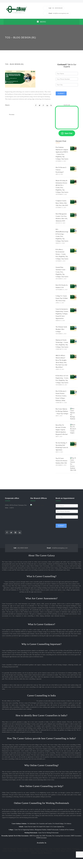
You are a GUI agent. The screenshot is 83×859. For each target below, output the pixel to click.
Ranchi (58, 851)
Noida (50, 849)
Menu (42, 22)
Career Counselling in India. (28, 701)
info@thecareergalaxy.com (57, 548)
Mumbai (19, 849)
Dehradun (34, 853)
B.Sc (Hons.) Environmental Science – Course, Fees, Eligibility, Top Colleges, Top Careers (62, 254)
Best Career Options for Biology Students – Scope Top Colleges (62, 411)
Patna (15, 851)
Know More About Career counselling (53, 592)
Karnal (43, 851)
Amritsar (4, 851)
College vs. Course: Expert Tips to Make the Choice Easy (62, 298)
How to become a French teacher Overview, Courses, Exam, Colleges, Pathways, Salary (61, 395)
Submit (61, 93)
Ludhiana (73, 851)
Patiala (10, 851)
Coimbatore (75, 849)
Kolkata (69, 849)
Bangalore (13, 849)
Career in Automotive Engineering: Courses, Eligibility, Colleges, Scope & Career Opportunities (62, 313)
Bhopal (63, 851)
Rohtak (32, 851)
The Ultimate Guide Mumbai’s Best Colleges (61, 329)
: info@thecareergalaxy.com (59, 13)
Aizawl (68, 851)
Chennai (63, 849)
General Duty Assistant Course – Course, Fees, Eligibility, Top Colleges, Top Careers (62, 272)
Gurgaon (20, 851)
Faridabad (26, 851)
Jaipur (31, 849)
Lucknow (25, 849)
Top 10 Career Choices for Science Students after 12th (61, 461)
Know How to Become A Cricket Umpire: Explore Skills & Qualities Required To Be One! (62, 429)
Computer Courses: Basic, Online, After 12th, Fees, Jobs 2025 (62, 203)
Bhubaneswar (48, 853)
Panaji (47, 851)
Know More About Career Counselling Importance (19, 689)
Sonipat (38, 851)
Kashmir (52, 851)
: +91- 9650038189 (56, 8)
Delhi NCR (6, 849)
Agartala (40, 853)
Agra (78, 851)
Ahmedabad (37, 849)
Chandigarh (56, 849)
